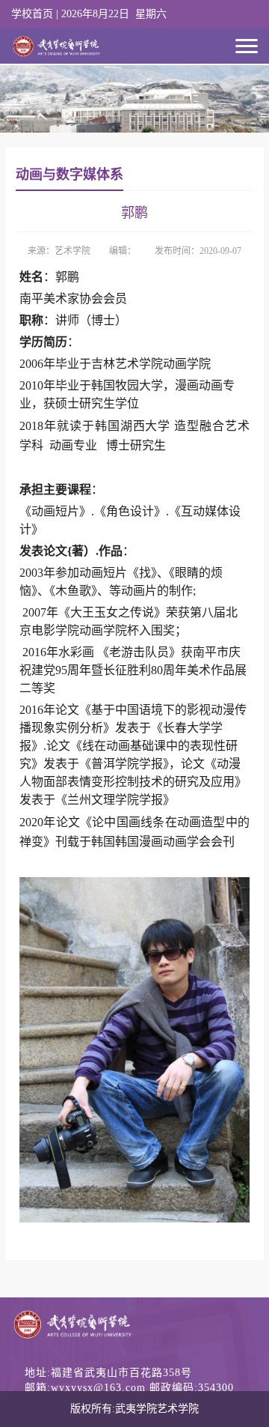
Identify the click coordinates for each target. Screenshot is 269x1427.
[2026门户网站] (56, 41)
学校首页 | (36, 13)
